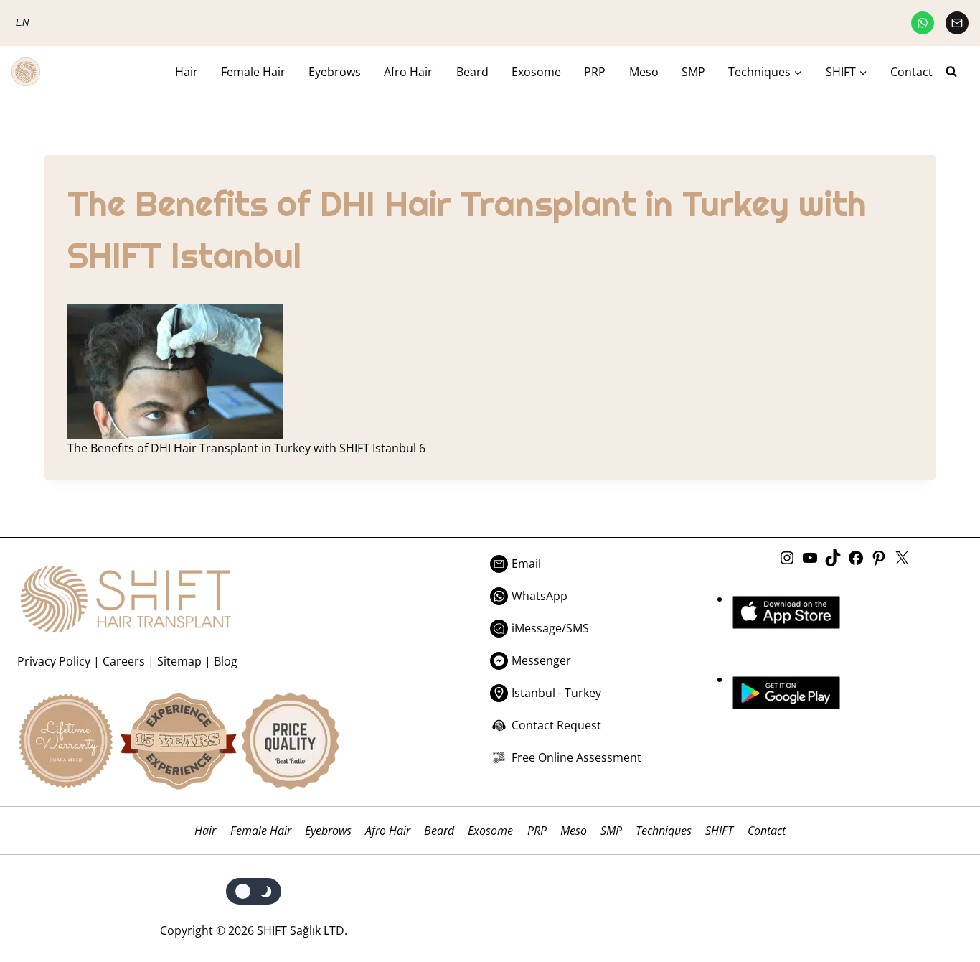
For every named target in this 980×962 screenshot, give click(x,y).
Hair (186, 72)
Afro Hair (408, 72)
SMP (693, 72)
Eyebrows (334, 72)
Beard (472, 72)
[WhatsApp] (922, 22)
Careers (124, 661)
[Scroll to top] (938, 892)
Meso (644, 72)
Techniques (664, 831)
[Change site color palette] (253, 891)
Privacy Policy (53, 661)
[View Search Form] (957, 72)
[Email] (957, 22)
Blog (225, 661)
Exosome (536, 72)
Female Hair (253, 72)
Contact (911, 72)
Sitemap (179, 661)
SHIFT (719, 831)
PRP (595, 72)
